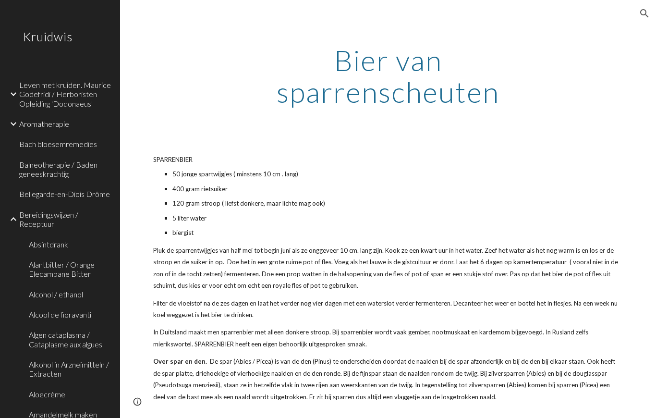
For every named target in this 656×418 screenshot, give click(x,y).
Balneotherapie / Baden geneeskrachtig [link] (58, 169)
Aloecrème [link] (47, 394)
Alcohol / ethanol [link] (56, 294)
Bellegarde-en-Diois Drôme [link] (64, 193)
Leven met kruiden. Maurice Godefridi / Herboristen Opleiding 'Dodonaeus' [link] (65, 94)
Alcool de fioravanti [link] (60, 314)
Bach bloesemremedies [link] (58, 143)
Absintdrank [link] (48, 244)
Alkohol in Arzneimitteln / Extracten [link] (69, 369)
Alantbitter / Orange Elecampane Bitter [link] (62, 269)
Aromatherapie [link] (44, 123)
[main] (388, 75)
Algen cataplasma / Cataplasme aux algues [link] (65, 339)
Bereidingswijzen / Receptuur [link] (48, 219)
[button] (644, 13)
